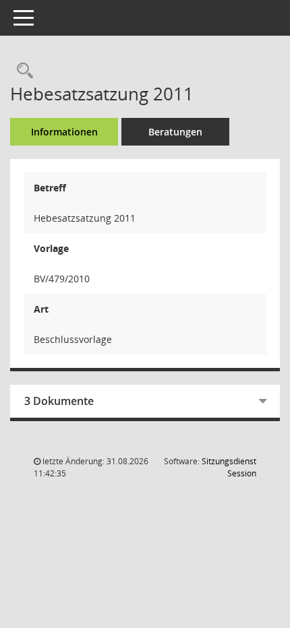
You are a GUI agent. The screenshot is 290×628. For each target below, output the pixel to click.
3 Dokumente (59, 401)
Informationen (64, 131)
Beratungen (175, 131)
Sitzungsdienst (229, 467)
